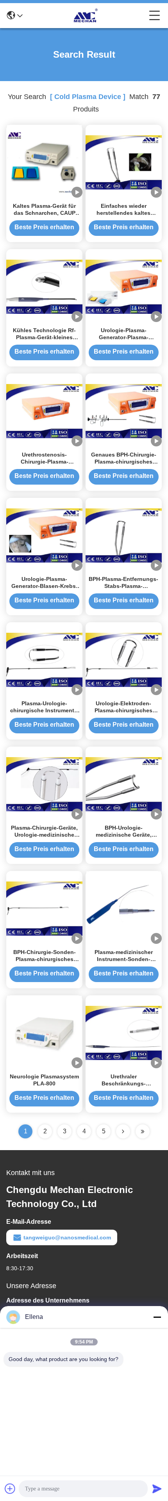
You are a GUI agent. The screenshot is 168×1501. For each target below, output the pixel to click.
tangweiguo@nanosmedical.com (67, 1237)
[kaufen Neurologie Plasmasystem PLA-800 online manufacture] (44, 1032)
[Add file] (10, 1488)
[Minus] (157, 1317)
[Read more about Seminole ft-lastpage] (143, 1131)
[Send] (157, 1488)
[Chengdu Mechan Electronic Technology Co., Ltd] (86, 16)
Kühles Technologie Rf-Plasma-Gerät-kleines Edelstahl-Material (44, 337)
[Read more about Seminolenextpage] (123, 1131)
